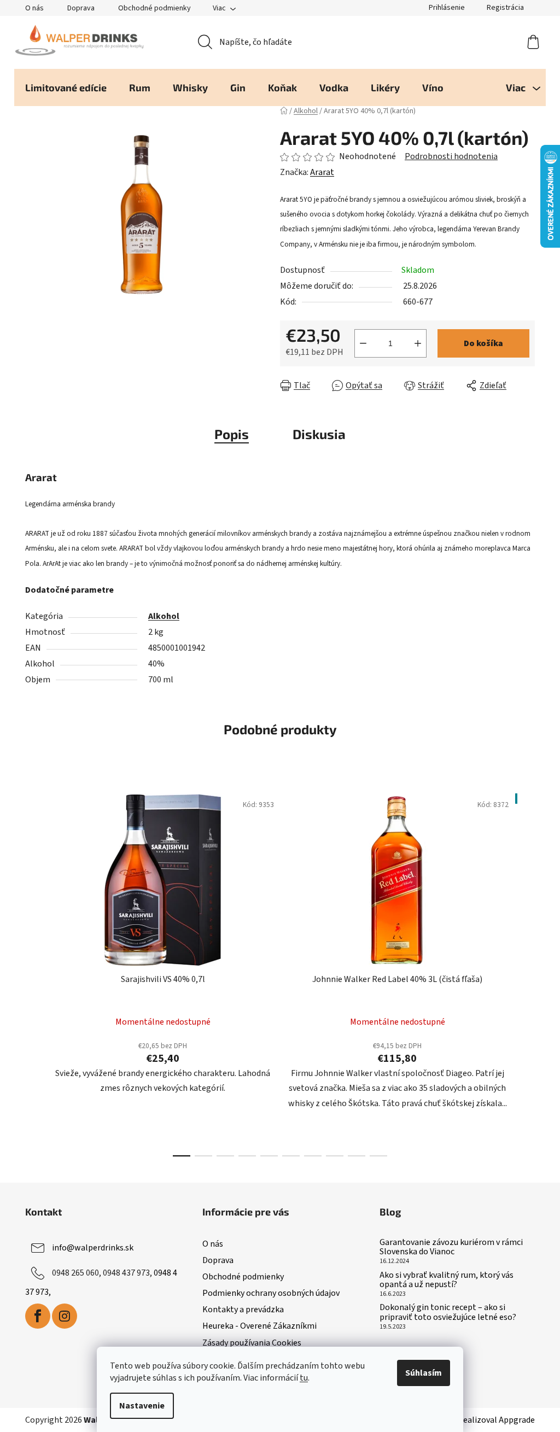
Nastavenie (142, 1406)
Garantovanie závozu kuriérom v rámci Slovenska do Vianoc (451, 1247)
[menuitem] (66, 87)
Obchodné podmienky (154, 8)
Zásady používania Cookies (251, 1343)
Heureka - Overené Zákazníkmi (259, 1326)
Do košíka (483, 343)
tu (304, 1378)
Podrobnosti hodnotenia (451, 156)
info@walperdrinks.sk (92, 1248)
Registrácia (505, 7)
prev (34, 971)
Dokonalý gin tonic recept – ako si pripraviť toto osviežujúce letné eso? (448, 1312)
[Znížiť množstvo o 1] (363, 343)
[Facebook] (37, 1316)
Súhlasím (423, 1373)
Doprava (81, 8)
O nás (34, 8)
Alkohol (163, 616)
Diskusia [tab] (319, 434)
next (526, 971)
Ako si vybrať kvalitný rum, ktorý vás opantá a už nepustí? (447, 1280)
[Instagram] (64, 1316)
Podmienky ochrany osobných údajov (271, 1293)
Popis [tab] (231, 434)
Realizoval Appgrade (496, 1420)
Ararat (322, 172)
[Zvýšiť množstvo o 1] (418, 343)
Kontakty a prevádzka (243, 1310)
